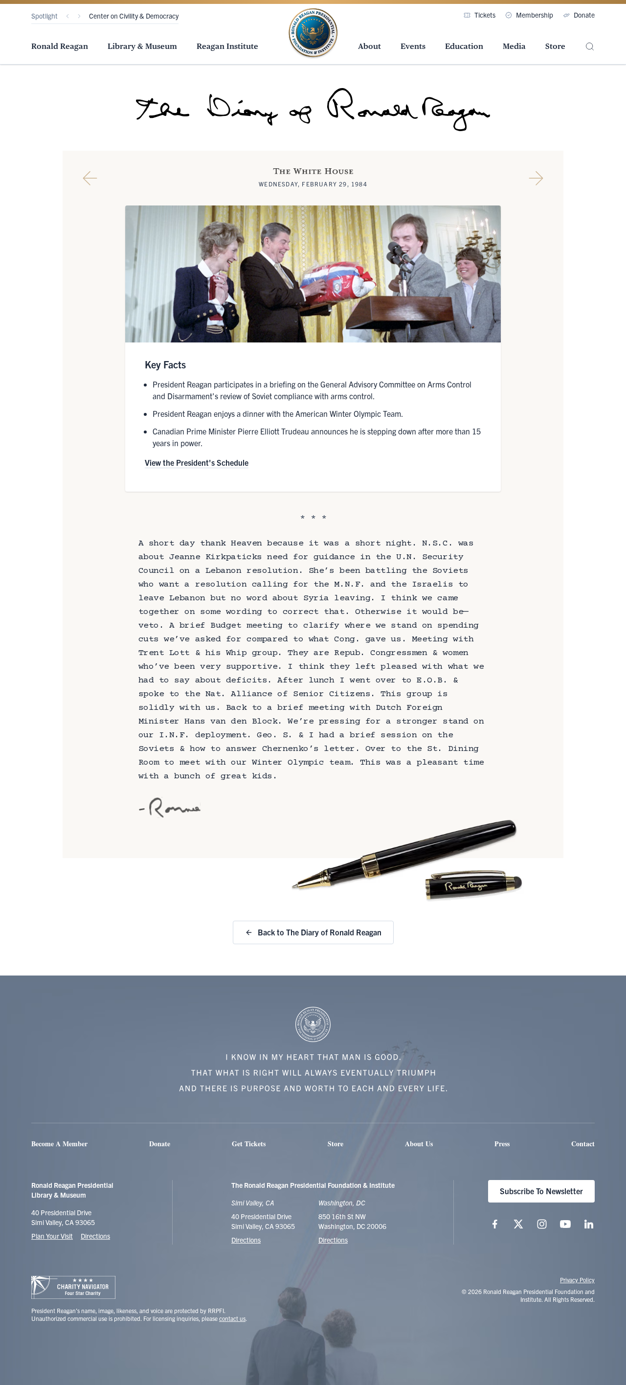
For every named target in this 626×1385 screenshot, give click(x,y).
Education (464, 46)
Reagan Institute (227, 46)
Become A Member (59, 1143)
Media (514, 46)
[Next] (79, 16)
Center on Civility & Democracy (134, 15)
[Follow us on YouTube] (565, 1224)
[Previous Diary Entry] (90, 178)
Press (502, 1143)
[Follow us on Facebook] (495, 1224)
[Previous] (67, 16)
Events (413, 46)
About (369, 46)
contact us (232, 1318)
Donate (584, 14)
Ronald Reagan (59, 46)
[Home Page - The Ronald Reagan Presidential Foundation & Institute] (313, 33)
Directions (95, 1235)
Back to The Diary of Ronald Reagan (319, 932)
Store (555, 46)
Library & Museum (142, 46)
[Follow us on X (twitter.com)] (518, 1224)
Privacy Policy (577, 1279)
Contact (583, 1143)
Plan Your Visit (52, 1235)
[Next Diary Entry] (536, 178)
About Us (419, 1143)
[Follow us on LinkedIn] (589, 1224)
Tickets (484, 14)
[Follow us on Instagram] (542, 1224)
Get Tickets (249, 1143)
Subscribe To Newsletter (541, 1191)
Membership (534, 14)
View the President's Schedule (196, 462)
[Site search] (590, 47)
